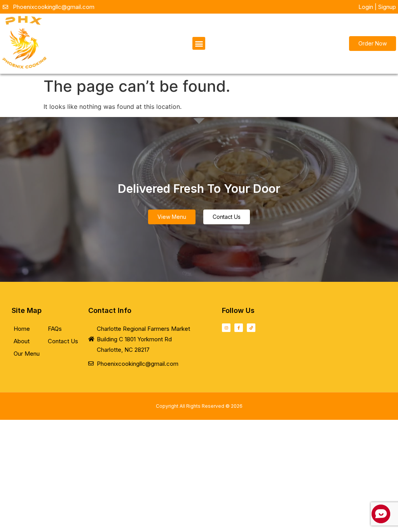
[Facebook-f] (238, 327)
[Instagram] (226, 327)
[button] (198, 43)
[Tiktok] (251, 327)
